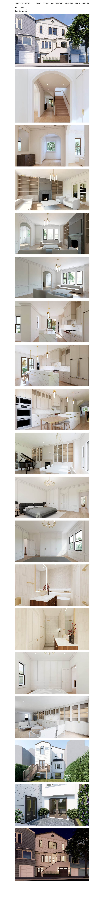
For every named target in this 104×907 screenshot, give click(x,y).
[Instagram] (88, 3)
